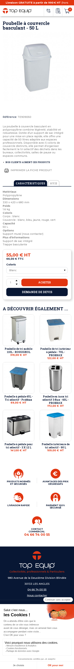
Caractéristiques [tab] (30, 183)
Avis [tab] (53, 183)
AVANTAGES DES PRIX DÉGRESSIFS (55, 482)
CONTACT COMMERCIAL (37, 532)
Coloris (11, 264)
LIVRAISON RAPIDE (18, 505)
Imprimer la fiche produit (31, 170)
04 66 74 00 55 (37, 589)
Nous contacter (37, 595)
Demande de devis (37, 292)
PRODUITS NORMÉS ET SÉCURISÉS (18, 482)
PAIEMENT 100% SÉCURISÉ (55, 506)
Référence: (10, 117)
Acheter (44, 282)
